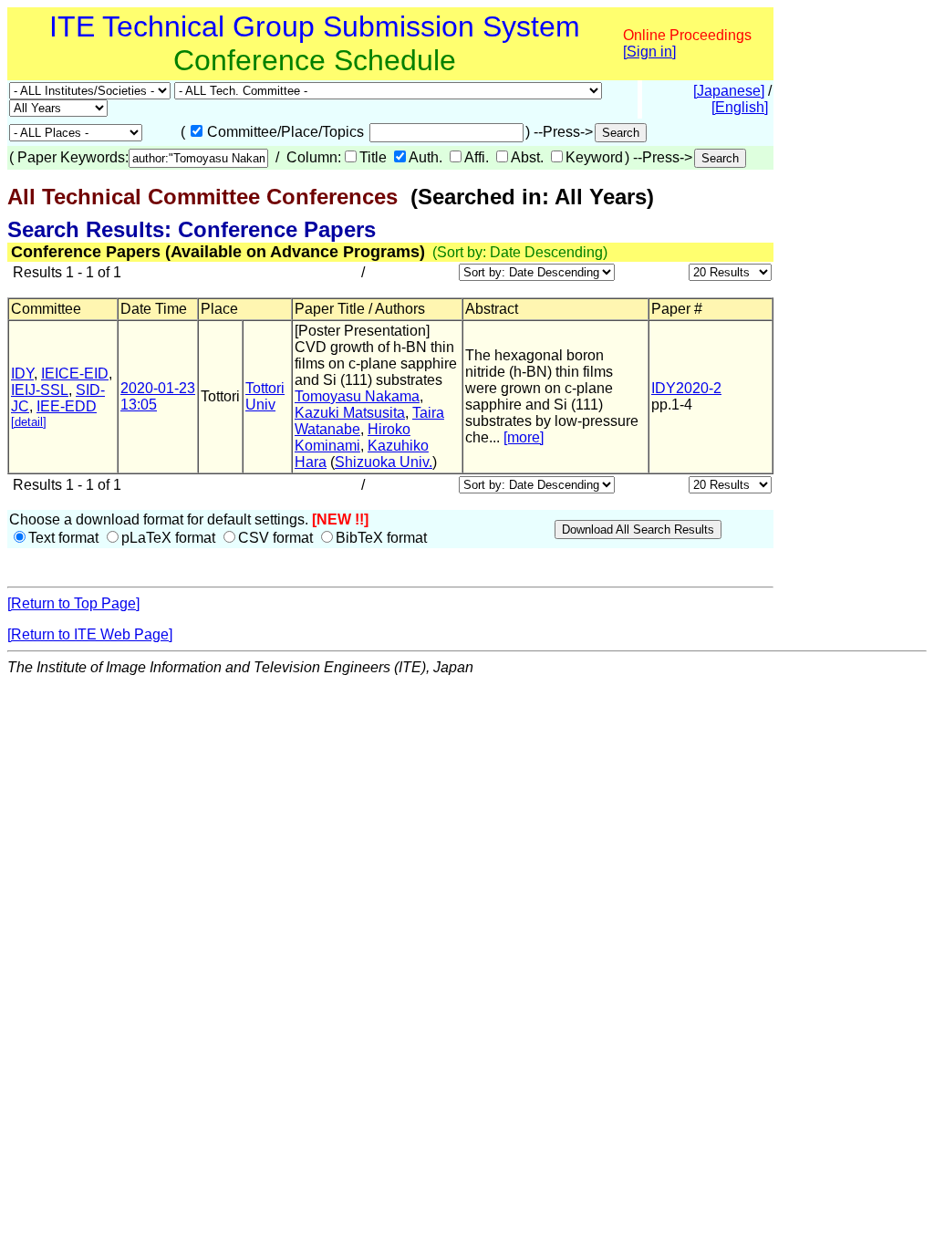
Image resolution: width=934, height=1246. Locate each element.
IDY (22, 373)
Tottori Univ (265, 396)
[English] (739, 107)
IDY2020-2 (686, 388)
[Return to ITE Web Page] (89, 634)
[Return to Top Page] (73, 603)
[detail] (29, 422)
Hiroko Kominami (352, 437)
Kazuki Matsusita (350, 413)
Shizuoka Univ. (383, 462)
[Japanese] (728, 91)
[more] (523, 437)
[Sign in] (649, 51)
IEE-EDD (66, 406)
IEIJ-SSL (39, 390)
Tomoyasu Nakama (357, 396)
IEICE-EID (75, 373)
